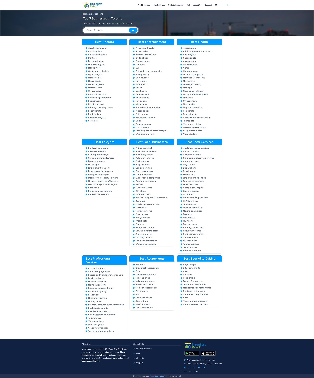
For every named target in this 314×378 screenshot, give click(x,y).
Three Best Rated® (157, 376)
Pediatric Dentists (97, 94)
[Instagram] (194, 367)
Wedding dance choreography (151, 130)
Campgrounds (143, 61)
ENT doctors (94, 67)
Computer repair (191, 161)
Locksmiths (141, 207)
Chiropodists (189, 58)
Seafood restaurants (194, 291)
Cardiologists (95, 51)
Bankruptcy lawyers (98, 148)
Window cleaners (192, 250)
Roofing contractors (193, 227)
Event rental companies (148, 177)
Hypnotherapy (190, 71)
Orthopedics (94, 91)
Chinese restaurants (146, 274)
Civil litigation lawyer (98, 154)
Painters (187, 214)
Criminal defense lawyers (101, 158)
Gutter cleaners (191, 191)
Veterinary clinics (192, 124)
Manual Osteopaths (193, 74)
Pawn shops (142, 214)
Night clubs (141, 104)
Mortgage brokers (97, 298)
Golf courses (142, 77)
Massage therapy (192, 84)
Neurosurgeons (96, 84)
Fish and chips (143, 277)
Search (223, 12)
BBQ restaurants (191, 268)
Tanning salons (143, 124)
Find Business (144, 5)
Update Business (175, 5)
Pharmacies (189, 104)
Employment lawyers (99, 168)
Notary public (95, 301)
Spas (138, 120)
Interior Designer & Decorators (151, 197)
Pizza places (142, 291)
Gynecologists (95, 74)
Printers (140, 224)
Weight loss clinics (192, 130)
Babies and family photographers (105, 275)
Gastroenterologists (98, 71)
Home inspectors (97, 284)
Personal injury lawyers (100, 191)
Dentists (92, 58)
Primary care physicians (100, 107)
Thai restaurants (144, 307)
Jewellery (140, 201)
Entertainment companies (149, 71)
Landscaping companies (148, 204)
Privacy (188, 371)
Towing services (191, 244)
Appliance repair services (196, 148)
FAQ (188, 5)
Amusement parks (145, 48)
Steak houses (143, 304)
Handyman (188, 194)
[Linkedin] (204, 367)
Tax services (94, 318)
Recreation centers (145, 117)
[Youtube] (199, 367)
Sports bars (142, 301)
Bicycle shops (143, 164)
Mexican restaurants (146, 287)
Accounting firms (96, 268)
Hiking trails (142, 84)
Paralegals (93, 187)
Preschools (141, 220)
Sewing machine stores (148, 230)
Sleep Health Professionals (197, 117)
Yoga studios (190, 134)
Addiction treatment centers (197, 51)
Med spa (187, 87)
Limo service (142, 94)
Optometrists (95, 87)
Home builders (143, 194)
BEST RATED (87, 14)
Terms (196, 371)
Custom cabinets (144, 174)
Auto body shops (144, 154)
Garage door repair (193, 187)
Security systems (192, 230)
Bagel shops (189, 264)
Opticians (188, 97)
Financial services (97, 281)
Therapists (188, 120)
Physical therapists (193, 107)
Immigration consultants (100, 288)
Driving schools (96, 278)
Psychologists (190, 114)
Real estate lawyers (98, 194)
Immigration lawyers (98, 174)
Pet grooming (143, 217)
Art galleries (142, 51)
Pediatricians (94, 101)
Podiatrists (188, 110)
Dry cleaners (189, 171)
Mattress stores (144, 211)
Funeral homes (190, 184)
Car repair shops (144, 171)
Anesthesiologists (97, 48)
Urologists (93, 120)
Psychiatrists (94, 110)
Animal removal (144, 148)
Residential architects (99, 311)
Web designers (96, 324)
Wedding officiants (98, 328)
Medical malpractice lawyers (102, 184)
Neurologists (94, 81)
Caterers (187, 274)
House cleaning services (195, 197)
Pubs (138, 294)
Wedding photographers (101, 331)
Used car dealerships (146, 240)
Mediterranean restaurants (197, 287)
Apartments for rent (146, 151)
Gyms (186, 67)
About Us (197, 5)
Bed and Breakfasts (146, 54)
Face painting (143, 74)
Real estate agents (98, 308)
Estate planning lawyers (100, 171)
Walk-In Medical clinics (194, 127)
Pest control (189, 217)
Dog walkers (189, 168)
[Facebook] (185, 367)
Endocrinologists (96, 64)
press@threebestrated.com (211, 364)
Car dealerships (144, 168)
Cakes (186, 271)
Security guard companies (101, 314)
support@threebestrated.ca (203, 360)
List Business (159, 5)
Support (208, 5)
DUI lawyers (94, 164)
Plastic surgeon (96, 104)
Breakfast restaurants (147, 268)
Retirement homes (145, 227)
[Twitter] (190, 367)
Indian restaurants (145, 281)
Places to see (143, 110)
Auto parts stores (145, 158)
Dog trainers (189, 164)
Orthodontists (190, 101)
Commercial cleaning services (198, 158)
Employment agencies (194, 177)
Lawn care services (193, 207)
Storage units (190, 240)
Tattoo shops (142, 127)
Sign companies (144, 234)
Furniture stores (144, 187)
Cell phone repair (192, 154)
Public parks (142, 114)
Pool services (190, 224)
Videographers (96, 321)
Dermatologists (96, 61)
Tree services (190, 247)
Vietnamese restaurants (195, 304)
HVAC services (190, 201)
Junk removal (190, 204)
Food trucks (189, 277)
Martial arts (189, 81)
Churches (140, 64)
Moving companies (192, 211)
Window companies (146, 244)
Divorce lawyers (96, 161)
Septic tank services (193, 234)
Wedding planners (145, 134)
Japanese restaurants (194, 284)
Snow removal (190, 237)
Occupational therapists (195, 94)
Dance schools (190, 64)
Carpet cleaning (191, 151)
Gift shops (141, 191)
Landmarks (141, 91)
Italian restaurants (145, 284)
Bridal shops (142, 58)
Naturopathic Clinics (193, 91)
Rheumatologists (97, 117)
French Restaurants (193, 281)
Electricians (189, 174)
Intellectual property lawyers (103, 177)
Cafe (138, 271)
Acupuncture (189, 48)
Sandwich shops (144, 297)
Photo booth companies (148, 107)
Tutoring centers (144, 237)
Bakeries (140, 264)
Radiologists (94, 114)
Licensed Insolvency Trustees (103, 181)
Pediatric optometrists (99, 97)
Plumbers (188, 220)
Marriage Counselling (194, 77)
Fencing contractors (193, 181)
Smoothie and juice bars (195, 294)
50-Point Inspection (144, 349)
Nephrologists (95, 77)
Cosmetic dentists (97, 54)
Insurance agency (97, 291)
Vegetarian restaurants (195, 301)
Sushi (186, 297)
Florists (139, 184)
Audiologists (189, 54)
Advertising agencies (99, 271)
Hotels (139, 87)
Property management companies (106, 304)
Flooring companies (146, 181)
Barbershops (142, 161)
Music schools (143, 97)
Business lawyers (97, 151)
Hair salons (141, 81)
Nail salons (141, 101)
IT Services (93, 294)
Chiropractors (190, 61)
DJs (137, 67)
